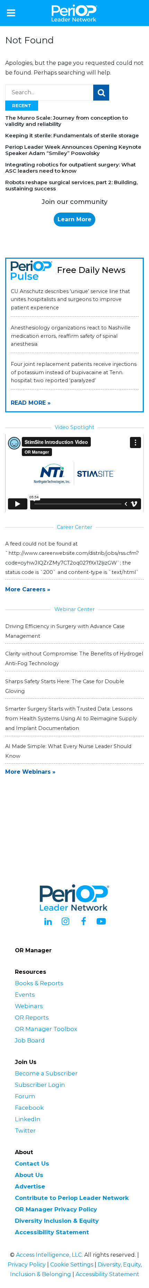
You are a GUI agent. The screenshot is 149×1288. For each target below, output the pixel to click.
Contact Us (32, 1163)
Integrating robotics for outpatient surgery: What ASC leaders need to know (70, 167)
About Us (29, 1174)
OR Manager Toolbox (46, 1028)
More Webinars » (30, 771)
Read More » (31, 403)
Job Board (30, 1040)
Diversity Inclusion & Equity (57, 1220)
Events (25, 994)
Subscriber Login (40, 1084)
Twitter (25, 1130)
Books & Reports (39, 983)
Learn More (74, 219)
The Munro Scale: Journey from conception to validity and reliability (66, 120)
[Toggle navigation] (11, 13)
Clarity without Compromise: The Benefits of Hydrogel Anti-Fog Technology (74, 659)
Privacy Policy (27, 1264)
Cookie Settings (71, 1264)
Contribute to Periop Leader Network (72, 1197)
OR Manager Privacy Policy (56, 1209)
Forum (25, 1096)
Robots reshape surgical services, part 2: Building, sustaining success (71, 185)
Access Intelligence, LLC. (49, 1255)
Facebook (29, 1107)
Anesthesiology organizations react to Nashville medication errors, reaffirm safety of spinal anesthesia (71, 336)
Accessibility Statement (52, 1232)
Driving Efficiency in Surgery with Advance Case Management (65, 631)
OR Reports (32, 1017)
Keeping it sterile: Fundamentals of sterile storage (72, 135)
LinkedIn (28, 1119)
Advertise (30, 1186)
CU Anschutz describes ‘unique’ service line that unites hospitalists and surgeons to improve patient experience (70, 299)
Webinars (29, 1006)
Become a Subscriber (46, 1073)
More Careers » (27, 589)
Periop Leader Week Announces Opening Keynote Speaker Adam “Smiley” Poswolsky (73, 150)
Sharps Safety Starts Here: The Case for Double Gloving (64, 686)
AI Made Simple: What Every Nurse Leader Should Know (68, 751)
